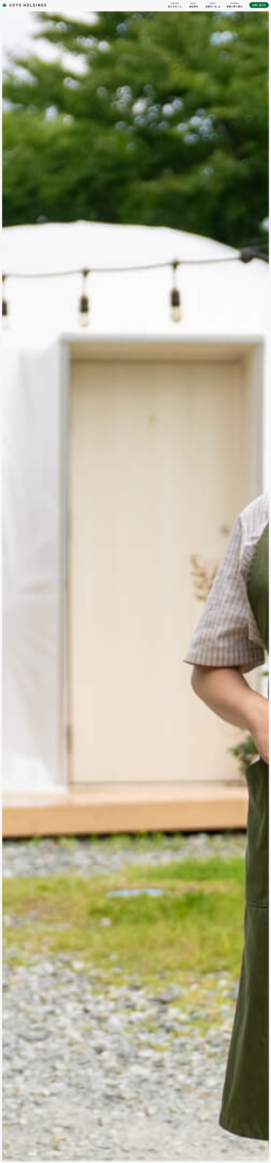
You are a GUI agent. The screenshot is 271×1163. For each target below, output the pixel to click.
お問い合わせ (259, 5)
